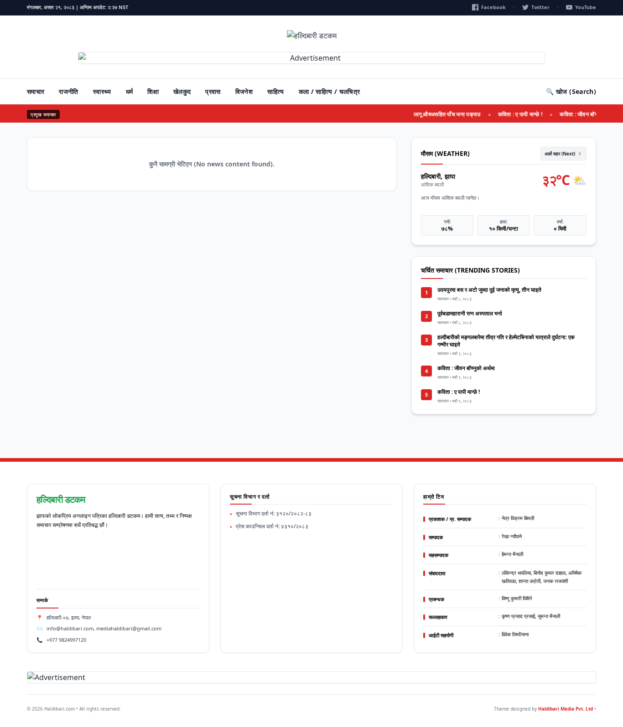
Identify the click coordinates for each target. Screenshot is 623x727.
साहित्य (275, 91)
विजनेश (244, 91)
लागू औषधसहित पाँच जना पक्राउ (441, 114)
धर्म (129, 91)
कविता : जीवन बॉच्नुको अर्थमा (583, 114)
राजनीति (68, 91)
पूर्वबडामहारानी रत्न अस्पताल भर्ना (469, 313)
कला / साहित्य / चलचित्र (329, 91)
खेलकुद (182, 91)
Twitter (540, 7)
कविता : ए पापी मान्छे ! (514, 114)
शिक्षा (153, 91)
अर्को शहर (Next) (560, 153)
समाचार (35, 91)
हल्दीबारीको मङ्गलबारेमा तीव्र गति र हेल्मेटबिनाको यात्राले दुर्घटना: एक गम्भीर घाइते (506, 340)
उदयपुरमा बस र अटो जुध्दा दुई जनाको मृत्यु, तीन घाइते (489, 290)
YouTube (585, 7)
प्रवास (212, 91)
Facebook (493, 7)
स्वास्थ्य (102, 91)
